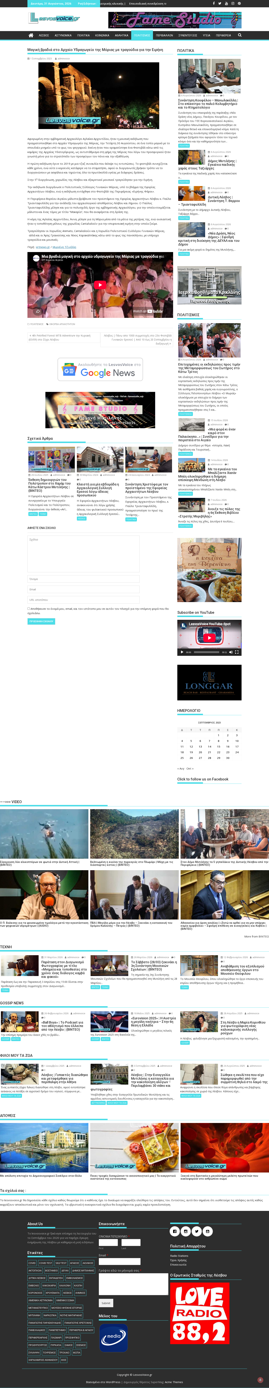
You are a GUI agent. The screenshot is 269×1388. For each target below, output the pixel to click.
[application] (209, 638)
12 (191, 746)
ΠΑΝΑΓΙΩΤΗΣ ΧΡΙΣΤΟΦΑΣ (78, 1322)
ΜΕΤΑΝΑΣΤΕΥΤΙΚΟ (38, 1307)
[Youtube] (208, 1231)
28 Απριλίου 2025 (232, 1013)
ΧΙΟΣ (63, 1359)
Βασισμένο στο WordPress (103, 1382)
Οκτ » (190, 768)
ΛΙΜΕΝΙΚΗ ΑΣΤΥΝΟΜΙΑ (41, 1300)
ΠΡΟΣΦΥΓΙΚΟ (72, 1337)
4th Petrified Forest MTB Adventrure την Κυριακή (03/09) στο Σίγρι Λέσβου (59, 337)
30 (227, 758)
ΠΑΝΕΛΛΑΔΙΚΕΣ (37, 1330)
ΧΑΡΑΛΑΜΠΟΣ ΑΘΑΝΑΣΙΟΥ (43, 1359)
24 (237, 752)
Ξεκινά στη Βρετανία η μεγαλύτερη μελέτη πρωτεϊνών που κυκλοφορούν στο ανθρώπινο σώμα (219, 1177)
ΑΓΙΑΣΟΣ (74, 1263)
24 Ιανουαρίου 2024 (139, 474)
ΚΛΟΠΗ (78, 1285)
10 (237, 741)
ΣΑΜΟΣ (69, 1345)
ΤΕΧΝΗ (43, 514)
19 (191, 752)
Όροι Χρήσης (178, 1260)
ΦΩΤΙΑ (76, 1352)
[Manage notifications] (260, 1380)
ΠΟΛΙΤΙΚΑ (83, 35)
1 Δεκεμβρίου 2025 (54, 1065)
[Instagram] (186, 1231)
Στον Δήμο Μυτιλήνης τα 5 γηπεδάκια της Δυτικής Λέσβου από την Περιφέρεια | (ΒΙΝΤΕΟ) (224, 864)
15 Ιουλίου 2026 (219, 420)
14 (209, 746)
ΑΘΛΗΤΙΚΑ (121, 35)
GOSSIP (5, 1039)
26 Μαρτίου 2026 (142, 957)
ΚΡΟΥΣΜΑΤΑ (52, 1292)
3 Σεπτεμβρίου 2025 (144, 1065)
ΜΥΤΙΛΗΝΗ (34, 1315)
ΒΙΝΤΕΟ (33, 514)
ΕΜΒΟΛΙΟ (34, 1285)
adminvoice (64, 58)
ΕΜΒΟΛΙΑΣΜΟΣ (74, 1278)
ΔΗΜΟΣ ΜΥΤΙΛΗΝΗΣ (83, 1270)
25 (182, 758)
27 (200, 758)
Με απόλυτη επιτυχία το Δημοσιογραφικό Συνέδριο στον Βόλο (41, 1175)
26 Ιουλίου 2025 (39, 474)
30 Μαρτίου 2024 (88, 474)
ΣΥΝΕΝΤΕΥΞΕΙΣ (188, 35)
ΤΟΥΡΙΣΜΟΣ (49, 1352)
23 (227, 752)
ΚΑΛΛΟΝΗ (64, 1285)
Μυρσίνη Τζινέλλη (64, 247)
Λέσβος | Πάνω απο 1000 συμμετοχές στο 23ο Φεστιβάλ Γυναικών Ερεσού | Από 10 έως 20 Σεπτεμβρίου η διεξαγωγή (138, 339)
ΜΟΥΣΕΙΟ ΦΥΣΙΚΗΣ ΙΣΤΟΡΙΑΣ (67, 1307)
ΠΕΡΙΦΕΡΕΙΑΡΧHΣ (38, 1337)
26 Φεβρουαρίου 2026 (56, 1013)
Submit (106, 1303)
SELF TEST (61, 1263)
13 (200, 746)
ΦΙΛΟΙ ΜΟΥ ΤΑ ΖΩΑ (11, 1095)
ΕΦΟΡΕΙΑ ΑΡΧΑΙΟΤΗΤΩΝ (62, 324)
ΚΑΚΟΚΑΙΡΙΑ (49, 1285)
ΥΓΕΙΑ (206, 35)
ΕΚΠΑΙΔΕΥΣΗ (56, 1278)
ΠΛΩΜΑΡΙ (56, 1337)
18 (182, 752)
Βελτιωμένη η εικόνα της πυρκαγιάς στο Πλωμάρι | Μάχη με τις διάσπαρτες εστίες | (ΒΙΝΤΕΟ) (131, 864)
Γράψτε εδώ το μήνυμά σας (120, 1270)
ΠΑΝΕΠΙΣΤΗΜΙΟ (57, 1330)
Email (103, 1255)
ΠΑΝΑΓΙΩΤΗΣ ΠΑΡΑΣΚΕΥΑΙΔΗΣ (45, 1322)
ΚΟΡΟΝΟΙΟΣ (35, 1292)
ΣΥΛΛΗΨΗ (34, 1352)
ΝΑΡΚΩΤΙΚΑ (50, 1315)
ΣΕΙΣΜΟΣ (81, 1345)
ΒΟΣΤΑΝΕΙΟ (51, 1270)
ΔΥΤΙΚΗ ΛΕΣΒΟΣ (37, 1278)
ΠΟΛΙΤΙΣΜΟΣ (142, 35)
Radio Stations (179, 1255)
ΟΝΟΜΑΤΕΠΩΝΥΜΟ (114, 1236)
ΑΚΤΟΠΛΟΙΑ (35, 1270)
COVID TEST (45, 1263)
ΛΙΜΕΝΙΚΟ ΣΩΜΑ (65, 1300)
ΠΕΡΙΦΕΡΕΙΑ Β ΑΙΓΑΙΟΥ (81, 1330)
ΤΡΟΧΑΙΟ (64, 1352)
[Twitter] (197, 1231)
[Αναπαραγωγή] (182, 652)
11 (182, 746)
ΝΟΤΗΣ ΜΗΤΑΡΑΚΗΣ (71, 1315)
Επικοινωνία (178, 1264)
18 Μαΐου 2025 (141, 1013)
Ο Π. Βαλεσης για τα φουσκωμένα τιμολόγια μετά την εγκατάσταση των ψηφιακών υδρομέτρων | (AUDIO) (44, 924)
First (101, 1248)
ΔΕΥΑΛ (65, 1270)
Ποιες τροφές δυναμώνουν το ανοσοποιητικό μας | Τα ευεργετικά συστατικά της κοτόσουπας (133, 1177)
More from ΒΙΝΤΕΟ (256, 936)
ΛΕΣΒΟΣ (44, 35)
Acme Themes (174, 1382)
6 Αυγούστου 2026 (191, 95)
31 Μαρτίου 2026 (53, 957)
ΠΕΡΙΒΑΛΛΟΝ (164, 35)
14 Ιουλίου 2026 (219, 460)
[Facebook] (175, 1231)
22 (218, 752)
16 (227, 746)
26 (191, 758)
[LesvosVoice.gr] (31, 34)
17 (237, 746)
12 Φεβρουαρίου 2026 (235, 957)
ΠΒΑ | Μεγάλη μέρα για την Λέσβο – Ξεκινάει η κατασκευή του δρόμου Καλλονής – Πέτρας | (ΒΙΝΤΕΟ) (131, 924)
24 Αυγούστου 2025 (234, 1065)
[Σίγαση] (231, 652)
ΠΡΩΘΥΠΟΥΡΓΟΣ (38, 1345)
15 (218, 746)
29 (218, 758)
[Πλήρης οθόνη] (237, 652)
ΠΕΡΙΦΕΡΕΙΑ (223, 35)
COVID (32, 1263)
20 (200, 752)
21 (209, 752)
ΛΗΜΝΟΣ (80, 1292)
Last (124, 1248)
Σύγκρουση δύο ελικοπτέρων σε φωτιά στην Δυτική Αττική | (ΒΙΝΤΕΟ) (39, 864)
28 (209, 758)
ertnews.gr (43, 247)
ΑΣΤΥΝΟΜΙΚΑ (63, 35)
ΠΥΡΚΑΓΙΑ (56, 1345)
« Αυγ (180, 768)
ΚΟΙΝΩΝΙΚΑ (102, 35)
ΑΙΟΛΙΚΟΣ (88, 1263)
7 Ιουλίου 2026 (218, 500)
